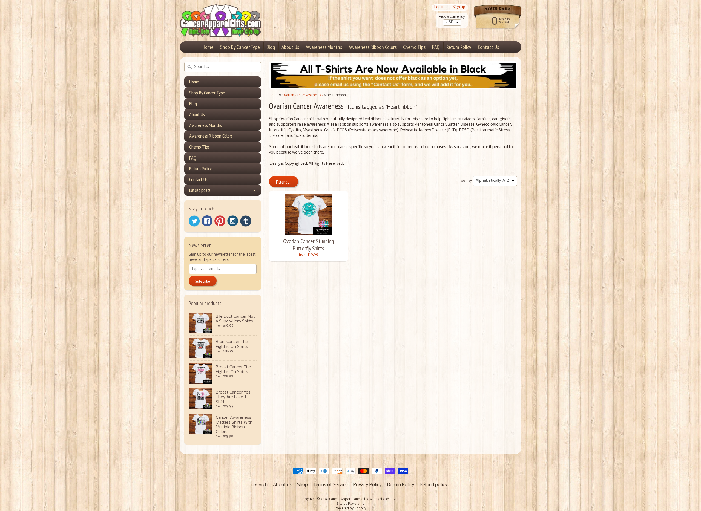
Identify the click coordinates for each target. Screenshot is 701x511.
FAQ (436, 47)
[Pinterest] (219, 220)
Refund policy (433, 484)
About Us (290, 47)
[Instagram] (232, 220)
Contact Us (488, 47)
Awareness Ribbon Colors (373, 47)
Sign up (458, 7)
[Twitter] (194, 221)
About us (282, 484)
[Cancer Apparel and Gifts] (221, 29)
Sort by (466, 181)
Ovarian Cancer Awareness (302, 95)
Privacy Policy (367, 484)
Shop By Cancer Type (240, 47)
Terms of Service (330, 484)
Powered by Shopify (350, 508)
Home (208, 47)
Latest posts (200, 190)
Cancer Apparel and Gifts (348, 499)
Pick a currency (452, 17)
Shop (302, 484)
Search (261, 484)
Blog (270, 47)
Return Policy (458, 47)
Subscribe (202, 281)
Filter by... (283, 182)
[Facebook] (207, 220)
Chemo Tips (414, 47)
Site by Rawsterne (350, 504)
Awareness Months (324, 47)
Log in (439, 7)
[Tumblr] (245, 221)
